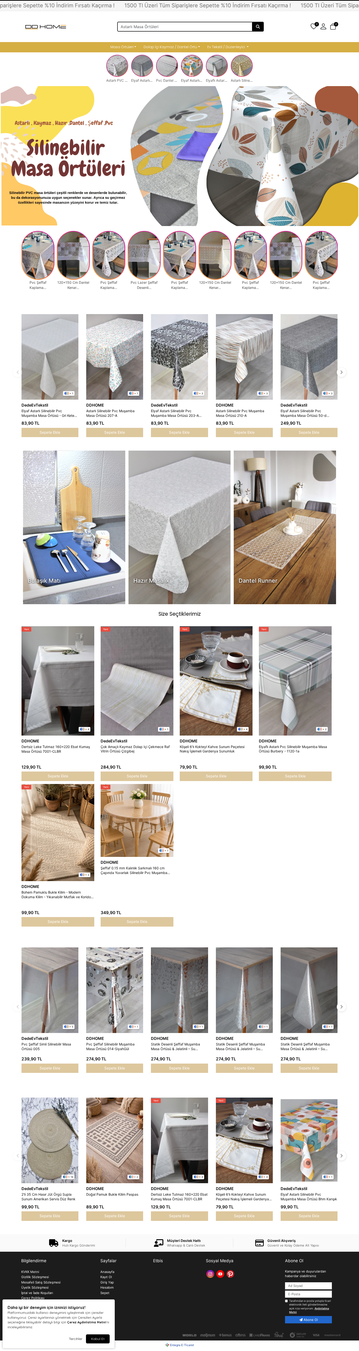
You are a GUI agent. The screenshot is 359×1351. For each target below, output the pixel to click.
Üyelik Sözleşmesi (35, 1287)
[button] (333, 26)
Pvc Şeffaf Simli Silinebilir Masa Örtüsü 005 (46, 1046)
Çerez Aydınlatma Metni (86, 1322)
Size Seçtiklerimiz (179, 613)
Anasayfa (107, 1272)
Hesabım (107, 1287)
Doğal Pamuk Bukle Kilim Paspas (112, 1194)
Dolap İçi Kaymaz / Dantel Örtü (170, 47)
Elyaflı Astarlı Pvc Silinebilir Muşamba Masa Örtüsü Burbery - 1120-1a (293, 749)
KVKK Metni (30, 1272)
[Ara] (258, 27)
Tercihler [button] (75, 1339)
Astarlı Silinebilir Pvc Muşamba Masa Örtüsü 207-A (110, 413)
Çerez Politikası (32, 1298)
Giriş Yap (107, 1282)
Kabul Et (98, 1339)
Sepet (104, 1293)
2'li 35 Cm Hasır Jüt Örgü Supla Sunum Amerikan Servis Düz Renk (48, 1196)
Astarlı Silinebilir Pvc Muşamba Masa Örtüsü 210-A (240, 413)
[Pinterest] (231, 1273)
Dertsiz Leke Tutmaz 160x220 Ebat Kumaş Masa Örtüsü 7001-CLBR (55, 749)
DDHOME (95, 405)
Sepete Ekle (50, 432)
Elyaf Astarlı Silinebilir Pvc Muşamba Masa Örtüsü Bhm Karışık (309, 1196)
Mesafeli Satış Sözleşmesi (41, 1282)
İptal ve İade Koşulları (37, 1293)
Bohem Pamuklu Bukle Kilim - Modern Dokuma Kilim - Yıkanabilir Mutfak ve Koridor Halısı (56, 894)
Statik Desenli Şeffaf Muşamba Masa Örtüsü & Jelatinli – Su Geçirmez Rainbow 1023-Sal (240, 1046)
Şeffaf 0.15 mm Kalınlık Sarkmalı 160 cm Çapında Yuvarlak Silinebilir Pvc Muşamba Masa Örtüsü (134, 870)
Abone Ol (310, 1320)
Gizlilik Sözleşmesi (35, 1277)
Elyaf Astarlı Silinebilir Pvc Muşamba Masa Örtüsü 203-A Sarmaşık (175, 413)
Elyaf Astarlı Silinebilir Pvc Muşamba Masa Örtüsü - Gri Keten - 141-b (48, 413)
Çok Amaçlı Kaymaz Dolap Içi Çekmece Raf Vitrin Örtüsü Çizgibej (135, 749)
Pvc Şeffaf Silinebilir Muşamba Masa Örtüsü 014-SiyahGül (110, 1046)
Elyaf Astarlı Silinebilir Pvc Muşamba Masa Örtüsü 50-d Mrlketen (304, 413)
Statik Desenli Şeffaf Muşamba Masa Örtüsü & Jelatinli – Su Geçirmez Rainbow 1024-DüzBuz (307, 1046)
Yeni (26, 629)
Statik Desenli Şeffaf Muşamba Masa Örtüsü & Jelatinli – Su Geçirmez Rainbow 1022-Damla (176, 1046)
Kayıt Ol (106, 1277)
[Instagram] (211, 1273)
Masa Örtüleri (122, 47)
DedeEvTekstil (34, 405)
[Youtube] (221, 1273)
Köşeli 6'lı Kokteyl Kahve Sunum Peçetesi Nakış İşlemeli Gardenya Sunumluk (212, 749)
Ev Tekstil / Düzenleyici (226, 47)
